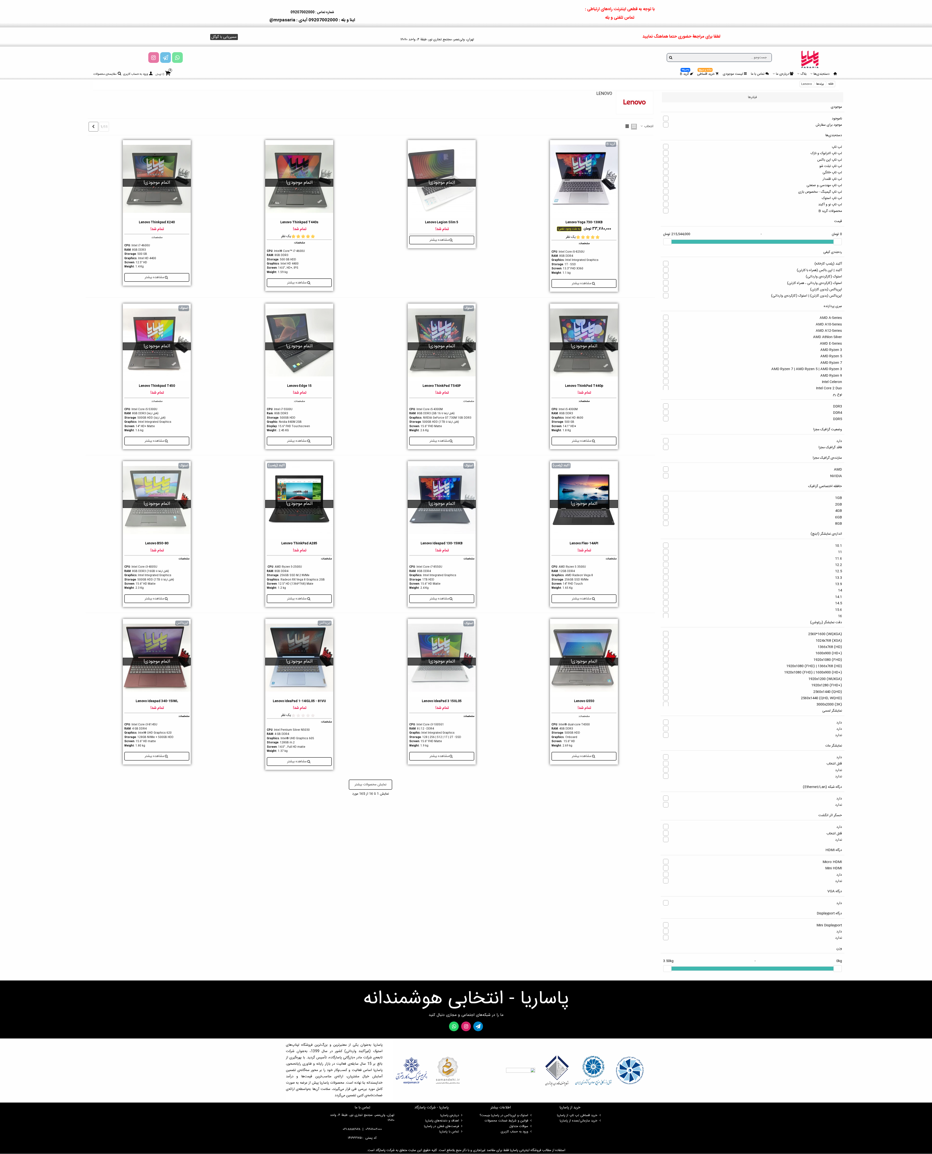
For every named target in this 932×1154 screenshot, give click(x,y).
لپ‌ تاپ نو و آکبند (830, 205)
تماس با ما (758, 74)
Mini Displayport (829, 925)
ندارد (838, 735)
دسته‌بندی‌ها (822, 74)
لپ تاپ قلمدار (832, 179)
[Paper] (165, 57)
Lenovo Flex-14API (584, 543)
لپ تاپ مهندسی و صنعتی (824, 185)
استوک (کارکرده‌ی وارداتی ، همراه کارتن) (814, 283)
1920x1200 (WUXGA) (825, 679)
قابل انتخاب (834, 764)
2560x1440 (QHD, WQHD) (821, 698)
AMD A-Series (831, 318)
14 (840, 590)
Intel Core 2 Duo (829, 388)
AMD (838, 470)
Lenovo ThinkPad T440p (584, 386)
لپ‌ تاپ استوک (832, 198)
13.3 (838, 578)
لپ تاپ (837, 147)
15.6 (838, 610)
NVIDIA (836, 476)
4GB (838, 511)
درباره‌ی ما (782, 74)
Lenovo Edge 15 (299, 386)
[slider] (837, 241)
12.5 (838, 571)
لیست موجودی (733, 74)
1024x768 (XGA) (829, 641)
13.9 (838, 584)
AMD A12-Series (829, 331)
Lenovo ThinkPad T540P (442, 386)
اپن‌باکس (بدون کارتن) (826, 289)
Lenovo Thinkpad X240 (157, 222)
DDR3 (837, 406)
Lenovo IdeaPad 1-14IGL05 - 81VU (299, 701)
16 (840, 616)
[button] (224, 37)
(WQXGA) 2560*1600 (825, 634)
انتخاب (648, 126)
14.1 (838, 597)
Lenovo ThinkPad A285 (299, 543)
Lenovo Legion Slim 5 (441, 222)
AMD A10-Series (829, 324)
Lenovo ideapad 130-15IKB (442, 543)
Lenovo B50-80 (156, 543)
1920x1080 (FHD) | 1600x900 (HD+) (813, 672)
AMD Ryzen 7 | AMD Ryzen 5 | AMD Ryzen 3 (806, 369)
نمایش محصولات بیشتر (370, 785)
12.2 (838, 565)
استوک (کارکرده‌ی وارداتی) (824, 277)
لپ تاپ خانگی (832, 172)
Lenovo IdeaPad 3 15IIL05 (442, 701)
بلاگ (803, 74)
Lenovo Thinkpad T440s (299, 222)
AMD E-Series (831, 344)
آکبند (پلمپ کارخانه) (828, 264)
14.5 (838, 603)
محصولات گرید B (830, 211)
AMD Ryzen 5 (831, 356)
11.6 (838, 559)
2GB (838, 504)
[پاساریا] (810, 59)
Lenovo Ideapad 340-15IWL (157, 701)
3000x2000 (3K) (829, 704)
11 (840, 552)
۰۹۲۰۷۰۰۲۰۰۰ (374, 1129)
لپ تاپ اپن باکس (829, 160)
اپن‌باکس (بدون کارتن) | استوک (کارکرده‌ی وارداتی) (806, 296)
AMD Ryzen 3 (831, 350)
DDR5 (837, 419)
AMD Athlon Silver (827, 337)
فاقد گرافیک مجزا (830, 447)
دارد (839, 441)
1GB (838, 498)
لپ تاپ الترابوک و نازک (826, 153)
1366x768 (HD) (830, 647)
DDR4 (837, 413)
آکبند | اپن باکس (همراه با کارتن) (819, 270)
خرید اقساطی (706, 73)
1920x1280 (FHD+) (826, 685)
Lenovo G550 (584, 701)
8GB (838, 524)
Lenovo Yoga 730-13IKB (584, 222)
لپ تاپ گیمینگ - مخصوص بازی (820, 192)
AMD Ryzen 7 (831, 363)
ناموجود (837, 118)
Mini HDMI (833, 868)
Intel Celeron (832, 382)
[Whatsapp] (177, 57)
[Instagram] (153, 57)
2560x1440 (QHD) (827, 692)
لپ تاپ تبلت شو (830, 166)
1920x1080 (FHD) (828, 660)
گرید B (684, 73)
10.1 (838, 546)
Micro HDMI (832, 862)
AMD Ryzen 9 (831, 376)
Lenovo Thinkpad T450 (157, 386)
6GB (838, 517)
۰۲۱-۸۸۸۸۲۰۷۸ (351, 1129)
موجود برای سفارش (829, 125)
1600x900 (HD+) (829, 653)
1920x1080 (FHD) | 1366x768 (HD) (814, 666)
